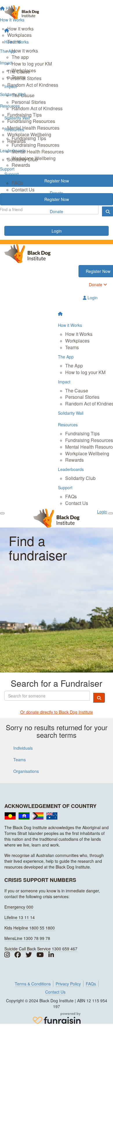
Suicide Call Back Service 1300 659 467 (40, 949)
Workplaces (24, 70)
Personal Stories (29, 102)
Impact (10, 86)
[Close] (110, 513)
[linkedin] (51, 955)
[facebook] (17, 955)
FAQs (17, 183)
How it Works (78, 334)
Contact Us (23, 189)
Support (11, 174)
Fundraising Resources (35, 145)
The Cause (23, 95)
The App (74, 365)
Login (57, 231)
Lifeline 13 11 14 (19, 917)
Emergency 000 (18, 907)
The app (20, 57)
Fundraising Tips (29, 138)
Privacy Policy (68, 984)
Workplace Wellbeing (34, 158)
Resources (14, 129)
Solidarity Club (80, 478)
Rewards (21, 165)
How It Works (16, 42)
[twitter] (28, 955)
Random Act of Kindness (37, 108)
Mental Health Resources (38, 151)
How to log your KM (32, 63)
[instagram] (7, 955)
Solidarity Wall (17, 118)
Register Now (56, 199)
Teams (18, 77)
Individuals (23, 748)
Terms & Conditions (33, 984)
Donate (56, 211)
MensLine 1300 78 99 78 (27, 938)
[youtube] (40, 955)
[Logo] (56, 12)
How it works (25, 50)
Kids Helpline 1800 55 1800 (29, 928)
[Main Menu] (2, 513)
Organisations (26, 771)
